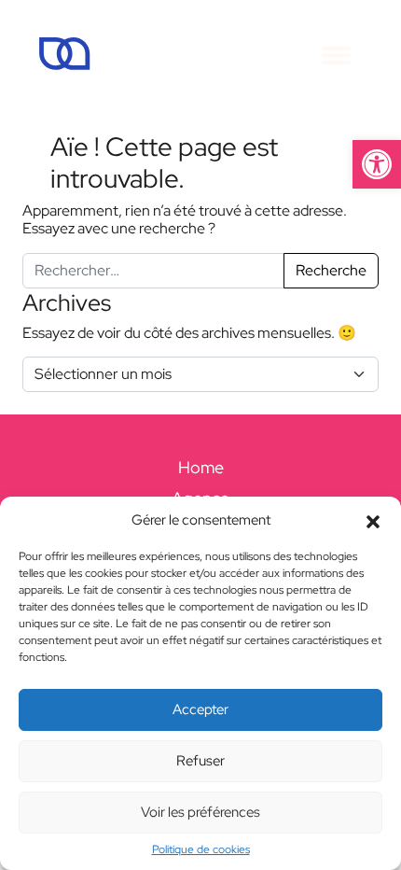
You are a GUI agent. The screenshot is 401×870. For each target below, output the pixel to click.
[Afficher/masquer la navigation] (336, 53)
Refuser (200, 760)
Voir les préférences (200, 812)
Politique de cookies (201, 849)
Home (201, 467)
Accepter (200, 709)
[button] (377, 164)
